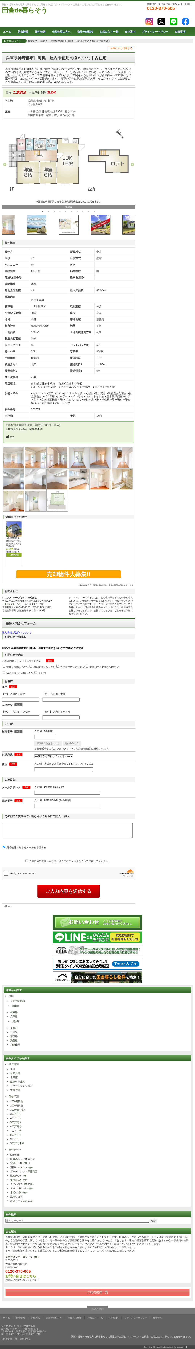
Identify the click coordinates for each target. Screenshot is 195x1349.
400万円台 (16, 1118)
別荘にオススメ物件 (21, 1167)
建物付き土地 (17, 1081)
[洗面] (101, 488)
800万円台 (16, 1134)
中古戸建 (15, 1090)
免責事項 (180, 31)
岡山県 (15, 1005)
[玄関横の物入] (35, 510)
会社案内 (130, 31)
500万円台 (16, 1122)
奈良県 (14, 1036)
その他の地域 (17, 1000)
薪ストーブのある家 (21, 1200)
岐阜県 (14, 1012)
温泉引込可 (16, 1196)
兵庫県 (14, 1016)
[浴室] (122, 488)
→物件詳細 (14, 555)
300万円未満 (17, 1143)
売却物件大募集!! (68, 574)
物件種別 (14, 1064)
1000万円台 (16, 1101)
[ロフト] (14, 488)
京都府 (14, 1028)
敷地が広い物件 (19, 1179)
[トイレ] (14, 510)
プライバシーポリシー (155, 31)
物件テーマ (15, 1149)
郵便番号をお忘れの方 (48, 743)
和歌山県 (15, 1044)
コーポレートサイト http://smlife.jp (19, 1329)
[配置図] (57, 510)
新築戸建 (15, 1073)
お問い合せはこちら (20, 1276)
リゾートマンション (21, 1085)
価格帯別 (14, 1096)
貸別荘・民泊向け (20, 1163)
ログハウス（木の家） (22, 1184)
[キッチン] (79, 488)
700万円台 (16, 1130)
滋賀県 (14, 1040)
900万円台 (16, 1139)
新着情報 (23, 31)
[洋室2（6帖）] (14, 467)
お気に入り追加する (121, 48)
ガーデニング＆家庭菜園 (24, 1171)
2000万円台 (16, 1105)
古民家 (14, 1077)
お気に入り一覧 (109, 31)
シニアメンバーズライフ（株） (22, 1257)
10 (94, 211)
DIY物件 (14, 1154)
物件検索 (40, 31)
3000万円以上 (18, 1109)
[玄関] (79, 467)
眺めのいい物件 (19, 1175)
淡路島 (15, 1021)
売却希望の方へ (61, 31)
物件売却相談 (85, 31)
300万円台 (16, 1114)
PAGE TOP (97, 1309)
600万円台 (16, 1126)
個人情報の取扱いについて (17, 632)
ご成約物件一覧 (97, 1292)
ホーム (7, 31)
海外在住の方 (72, 743)
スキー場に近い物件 (21, 1188)
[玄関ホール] (57, 467)
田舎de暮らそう (24, 10)
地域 (11, 996)
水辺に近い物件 (19, 1192)
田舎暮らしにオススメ (22, 1158)
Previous (5, 165)
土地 (12, 1069)
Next (132, 165)
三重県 (14, 1032)
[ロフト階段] (122, 467)
